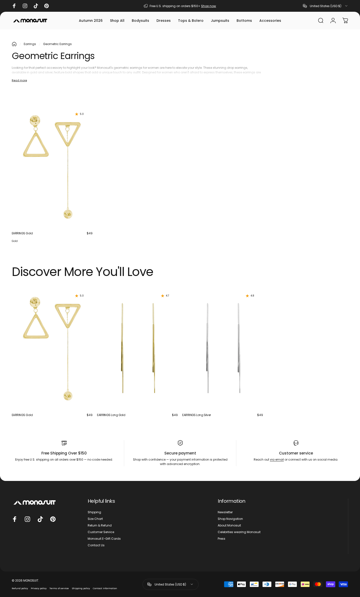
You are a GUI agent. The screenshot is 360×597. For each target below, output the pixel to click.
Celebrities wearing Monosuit (239, 532)
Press (221, 538)
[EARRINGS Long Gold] (137, 347)
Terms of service (59, 588)
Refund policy (20, 588)
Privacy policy (39, 588)
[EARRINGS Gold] (52, 165)
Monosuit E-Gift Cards (104, 538)
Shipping (94, 512)
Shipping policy (81, 588)
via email (277, 459)
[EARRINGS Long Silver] (222, 347)
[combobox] (325, 6)
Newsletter (225, 512)
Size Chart (95, 519)
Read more (19, 80)
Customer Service (101, 532)
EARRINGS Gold (22, 233)
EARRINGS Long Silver (196, 415)
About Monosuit (229, 525)
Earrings (30, 44)
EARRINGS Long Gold (111, 415)
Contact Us (96, 545)
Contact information (105, 588)
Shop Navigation (230, 519)
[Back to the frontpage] (14, 44)
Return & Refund (100, 525)
